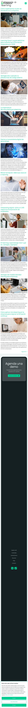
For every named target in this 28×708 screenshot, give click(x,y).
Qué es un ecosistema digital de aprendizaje (12, 140)
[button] (26, 3)
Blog (14, 560)
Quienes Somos (14, 555)
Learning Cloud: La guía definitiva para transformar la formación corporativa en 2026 (12, 42)
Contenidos (14, 552)
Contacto (14, 563)
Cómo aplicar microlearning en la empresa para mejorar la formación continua (13, 314)
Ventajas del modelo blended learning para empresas (11, 276)
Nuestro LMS (14, 550)
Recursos (14, 558)
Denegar (14, 705)
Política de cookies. (9, 695)
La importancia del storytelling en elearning (11, 108)
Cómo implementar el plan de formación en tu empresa (11, 10)
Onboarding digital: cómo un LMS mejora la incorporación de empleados (12, 209)
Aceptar (14, 698)
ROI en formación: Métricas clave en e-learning (13, 174)
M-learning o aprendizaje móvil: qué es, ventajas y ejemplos (13, 244)
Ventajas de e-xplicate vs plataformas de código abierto (11, 77)
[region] (14, 694)
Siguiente (24, 351)
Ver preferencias (14, 701)
